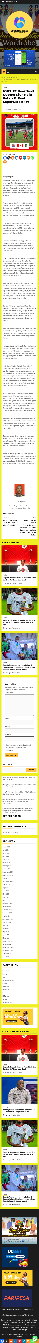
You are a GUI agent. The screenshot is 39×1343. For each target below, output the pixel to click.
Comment (9, 693)
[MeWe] (24, 158)
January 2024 (6, 944)
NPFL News (6, 996)
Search (7, 764)
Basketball (5, 971)
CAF (3, 977)
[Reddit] (12, 158)
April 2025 (5, 897)
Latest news (6, 990)
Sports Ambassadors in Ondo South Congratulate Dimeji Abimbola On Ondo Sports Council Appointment (19, 667)
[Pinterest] (20, 158)
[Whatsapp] (32, 158)
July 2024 (5, 925)
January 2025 (6, 906)
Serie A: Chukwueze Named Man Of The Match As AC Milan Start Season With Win (19, 623)
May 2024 (5, 932)
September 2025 (7, 881)
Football (5, 87)
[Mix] (28, 158)
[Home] (4, 71)
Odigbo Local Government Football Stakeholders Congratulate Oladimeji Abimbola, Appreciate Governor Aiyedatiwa (17, 811)
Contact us (13, 1322)
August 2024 (6, 922)
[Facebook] (5, 158)
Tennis (4, 999)
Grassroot (5, 986)
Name (7, 718)
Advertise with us (31, 1320)
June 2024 (5, 928)
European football (8, 980)
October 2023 (6, 954)
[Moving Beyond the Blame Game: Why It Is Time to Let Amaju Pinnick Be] (20, 1090)
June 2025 (5, 891)
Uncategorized (7, 1002)
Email (7, 727)
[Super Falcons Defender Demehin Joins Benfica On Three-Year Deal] (20, 558)
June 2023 (5, 957)
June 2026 (5, 853)
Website (8, 735)
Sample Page (22, 1330)
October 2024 (6, 916)
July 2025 (5, 888)
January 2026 (6, 869)
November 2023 (7, 950)
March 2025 (6, 900)
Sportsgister (19, 46)
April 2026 (5, 859)
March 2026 (6, 862)
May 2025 (5, 894)
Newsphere (29, 1334)
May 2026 (5, 856)
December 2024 (7, 910)
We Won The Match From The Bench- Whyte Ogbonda (10, 521)
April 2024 (5, 935)
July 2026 (5, 850)
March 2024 (6, 938)
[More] (5, 161)
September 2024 (7, 919)
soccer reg (10, 1320)
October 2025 (6, 878)
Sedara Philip (17, 109)
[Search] (36, 72)
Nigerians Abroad (7, 993)
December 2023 (7, 947)
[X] (9, 158)
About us (5, 1322)
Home (3, 1320)
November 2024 (7, 913)
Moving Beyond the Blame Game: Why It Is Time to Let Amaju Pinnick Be (19, 1111)
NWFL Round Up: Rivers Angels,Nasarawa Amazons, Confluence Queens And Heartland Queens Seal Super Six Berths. (28, 526)
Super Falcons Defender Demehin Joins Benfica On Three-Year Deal (19, 579)
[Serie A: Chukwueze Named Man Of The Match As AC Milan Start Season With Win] (20, 601)
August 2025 (6, 884)
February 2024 (7, 941)
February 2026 (7, 866)
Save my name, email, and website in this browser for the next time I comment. (18, 747)
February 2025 (7, 903)
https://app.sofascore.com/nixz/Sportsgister (18, 1309)
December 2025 (7, 872)
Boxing (4, 974)
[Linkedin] (16, 158)
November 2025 (7, 875)
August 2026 (6, 847)
